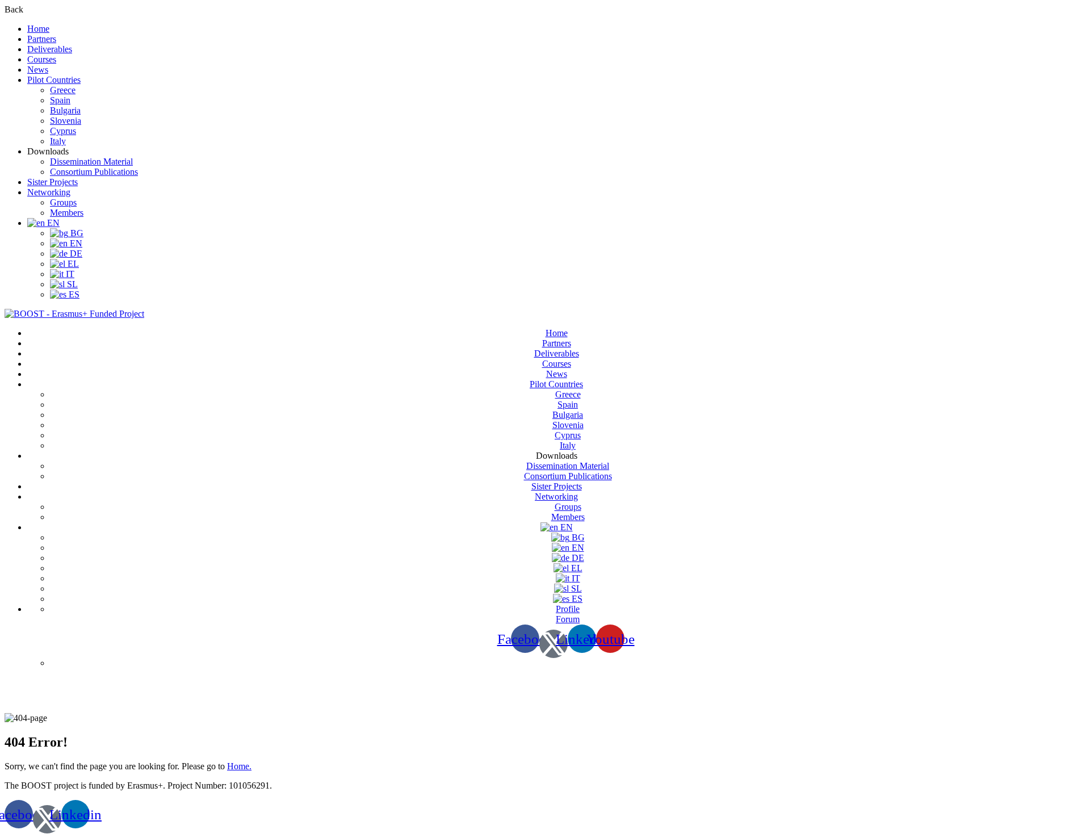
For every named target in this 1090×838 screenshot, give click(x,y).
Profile (568, 609)
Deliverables (49, 49)
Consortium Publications (94, 172)
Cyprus (63, 131)
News (37, 69)
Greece (63, 90)
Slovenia (65, 120)
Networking (48, 192)
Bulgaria (65, 110)
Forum (568, 619)
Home (38, 28)
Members (66, 212)
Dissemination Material (91, 161)
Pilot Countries (54, 80)
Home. (239, 766)
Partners (41, 39)
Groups (63, 202)
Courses (41, 59)
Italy (58, 141)
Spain (60, 100)
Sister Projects (52, 182)
